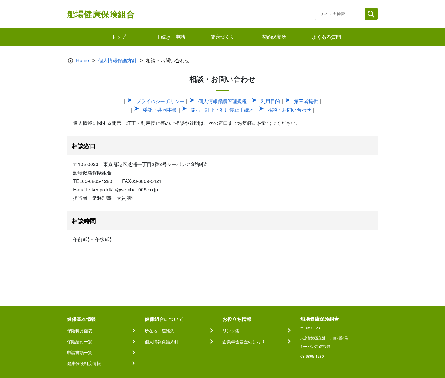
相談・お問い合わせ (289, 109)
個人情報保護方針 (117, 60)
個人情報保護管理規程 (222, 101)
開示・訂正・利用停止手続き (222, 109)
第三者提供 (306, 101)
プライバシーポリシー (160, 101)
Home (82, 60)
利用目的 (270, 101)
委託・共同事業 (160, 109)
